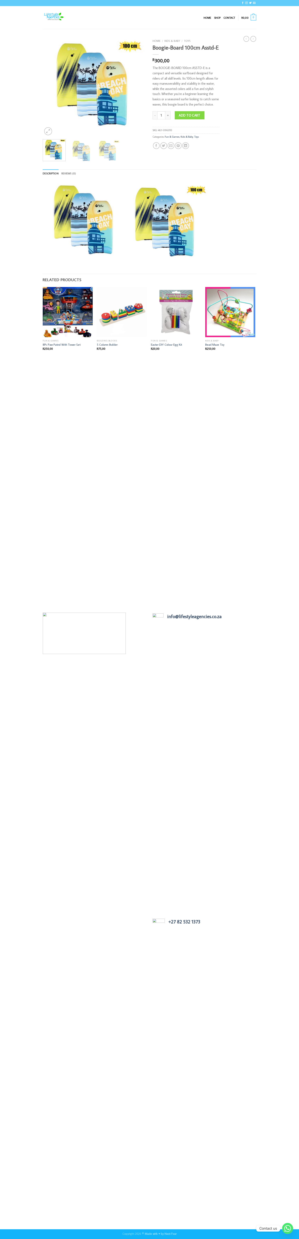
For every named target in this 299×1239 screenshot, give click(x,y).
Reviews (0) (68, 173)
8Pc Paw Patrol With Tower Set (62, 344)
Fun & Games (172, 136)
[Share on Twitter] (163, 145)
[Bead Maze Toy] (230, 312)
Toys (187, 41)
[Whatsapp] (287, 1228)
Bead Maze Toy (214, 344)
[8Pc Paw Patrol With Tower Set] (68, 312)
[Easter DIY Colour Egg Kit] (176, 312)
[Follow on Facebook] (242, 3)
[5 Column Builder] (122, 312)
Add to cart (189, 115)
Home (207, 17)
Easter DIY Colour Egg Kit (166, 344)
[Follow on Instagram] (246, 3)
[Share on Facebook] (156, 145)
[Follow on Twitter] (250, 3)
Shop (217, 17)
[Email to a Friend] (171, 145)
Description (51, 173)
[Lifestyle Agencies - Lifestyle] (63, 17)
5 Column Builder (107, 344)
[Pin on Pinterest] (178, 145)
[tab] (51, 173)
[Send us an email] (254, 3)
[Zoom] (48, 131)
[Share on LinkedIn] (185, 145)
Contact (229, 17)
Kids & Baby (172, 41)
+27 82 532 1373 (184, 921)
